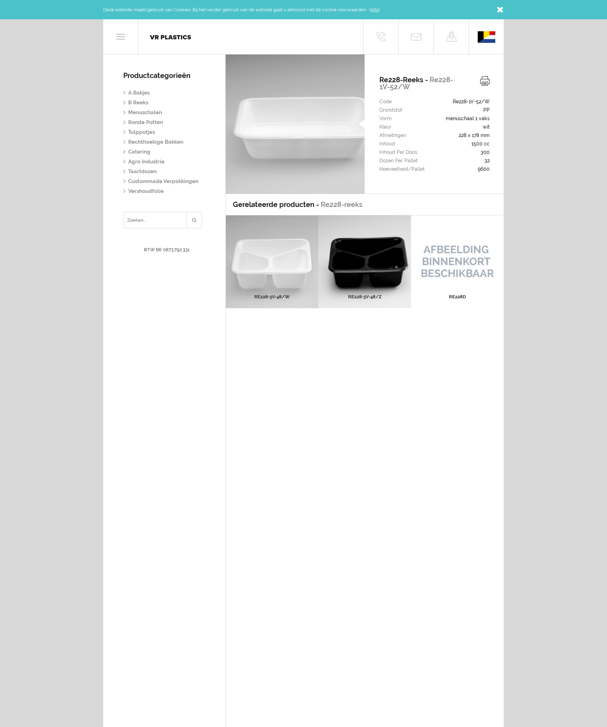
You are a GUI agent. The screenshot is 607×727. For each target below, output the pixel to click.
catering (139, 152)
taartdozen (142, 171)
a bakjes (139, 93)
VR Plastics (170, 37)
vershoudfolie (146, 191)
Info (375, 9)
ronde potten (145, 122)
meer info (272, 275)
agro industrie (146, 161)
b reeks (138, 102)
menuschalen (145, 112)
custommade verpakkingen (163, 181)
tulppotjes (141, 132)
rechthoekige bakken (155, 142)
